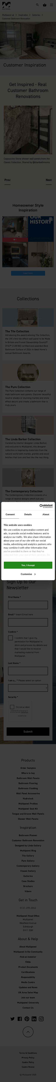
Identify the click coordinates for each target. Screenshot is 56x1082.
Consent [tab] (10, 514)
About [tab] (46, 514)
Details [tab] (28, 514)
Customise (26, 574)
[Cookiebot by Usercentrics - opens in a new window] (40, 506)
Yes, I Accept (28, 565)
